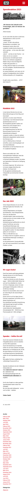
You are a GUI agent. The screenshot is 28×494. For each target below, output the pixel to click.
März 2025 (6, 418)
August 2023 (6, 434)
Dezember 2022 (7, 441)
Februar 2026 (6, 416)
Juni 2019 (5, 468)
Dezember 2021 (7, 447)
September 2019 (7, 467)
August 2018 (6, 474)
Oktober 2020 (6, 459)
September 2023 (7, 432)
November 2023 (7, 428)
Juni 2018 (5, 478)
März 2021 (6, 451)
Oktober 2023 (6, 430)
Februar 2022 (6, 445)
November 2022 (7, 443)
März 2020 (6, 463)
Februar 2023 (6, 438)
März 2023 (6, 436)
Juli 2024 (5, 422)
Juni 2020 (5, 461)
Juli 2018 (5, 476)
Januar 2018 (6, 482)
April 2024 (5, 424)
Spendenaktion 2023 (12, 9)
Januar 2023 (6, 440)
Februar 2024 (6, 426)
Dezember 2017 (7, 484)
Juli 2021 (5, 449)
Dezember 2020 (7, 455)
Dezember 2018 (7, 472)
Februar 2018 (6, 480)
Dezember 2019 (7, 465)
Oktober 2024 (6, 420)
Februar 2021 (6, 453)
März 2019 (6, 470)
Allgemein (5, 490)
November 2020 (7, 457)
